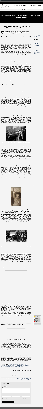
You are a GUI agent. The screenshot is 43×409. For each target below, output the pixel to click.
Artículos (34, 5)
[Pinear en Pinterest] (17, 375)
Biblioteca (14, 9)
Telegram (36, 50)
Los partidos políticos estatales (18, 366)
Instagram (36, 45)
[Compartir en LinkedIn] (19, 375)
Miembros (27, 9)
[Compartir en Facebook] (13, 375)
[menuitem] (0, 0)
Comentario (4, 387)
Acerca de (39, 5)
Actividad (23, 9)
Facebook (36, 43)
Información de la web (22, 5)
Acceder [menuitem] (3, 0)
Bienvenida (16, 5)
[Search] (29, 10)
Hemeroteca (19, 9)
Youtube (36, 48)
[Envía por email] (16, 375)
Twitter (35, 47)
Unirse (31, 5)
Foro (28, 5)
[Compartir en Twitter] (14, 375)
